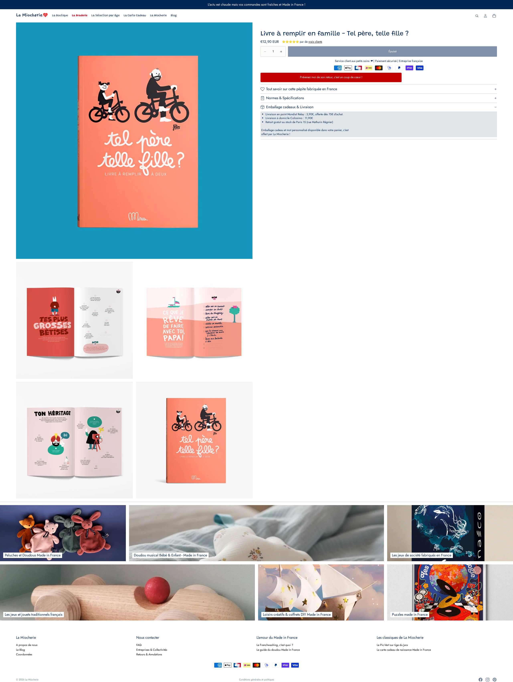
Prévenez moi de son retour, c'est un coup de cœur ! (331, 77)
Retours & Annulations (149, 654)
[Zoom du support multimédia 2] (74, 320)
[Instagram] (487, 679)
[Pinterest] (494, 679)
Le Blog (20, 650)
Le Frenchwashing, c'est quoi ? (274, 645)
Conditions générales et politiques (256, 679)
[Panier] (494, 15)
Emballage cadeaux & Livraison (289, 107)
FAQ (138, 645)
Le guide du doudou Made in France (278, 650)
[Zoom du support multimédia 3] (194, 320)
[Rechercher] (477, 15)
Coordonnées (24, 654)
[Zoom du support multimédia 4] (74, 440)
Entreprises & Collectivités (151, 650)
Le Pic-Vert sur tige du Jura (392, 645)
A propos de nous (26, 645)
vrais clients (315, 42)
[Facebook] (480, 679)
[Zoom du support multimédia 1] (134, 140)
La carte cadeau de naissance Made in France (404, 650)
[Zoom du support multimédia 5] (194, 440)
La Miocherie (31, 679)
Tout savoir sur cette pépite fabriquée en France (301, 89)
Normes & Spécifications (285, 98)
